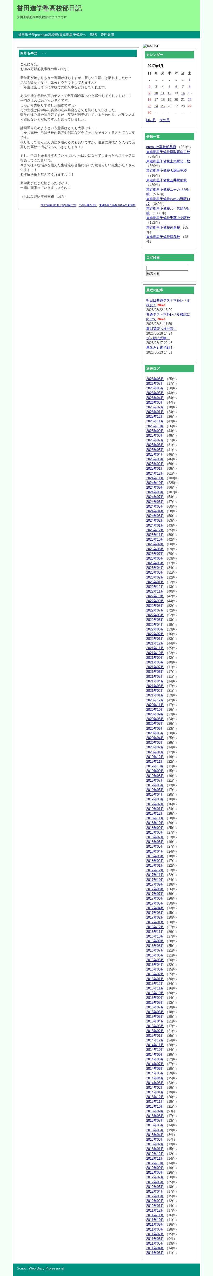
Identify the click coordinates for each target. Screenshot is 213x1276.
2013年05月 (155, 1130)
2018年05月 (155, 846)
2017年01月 (155, 922)
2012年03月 (155, 1196)
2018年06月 (155, 842)
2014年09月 (155, 1054)
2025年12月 (155, 416)
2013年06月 (155, 1125)
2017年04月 (155, 908)
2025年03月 (155, 459)
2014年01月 (155, 1092)
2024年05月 (155, 506)
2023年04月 (155, 568)
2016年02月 (155, 974)
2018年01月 (155, 865)
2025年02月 (155, 464)
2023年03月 (155, 572)
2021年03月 (155, 686)
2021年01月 (155, 695)
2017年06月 (155, 898)
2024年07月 (155, 497)
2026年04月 (155, 398)
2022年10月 (155, 596)
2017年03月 (155, 913)
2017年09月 (155, 884)
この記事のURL (88, 205)
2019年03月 (155, 799)
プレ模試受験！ (158, 338)
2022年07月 (155, 610)
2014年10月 (155, 1050)
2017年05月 (155, 903)
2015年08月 (155, 1003)
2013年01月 (155, 1149)
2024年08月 (155, 492)
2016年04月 (155, 965)
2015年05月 (155, 1017)
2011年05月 (155, 1243)
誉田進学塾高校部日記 (49, 8)
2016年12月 (155, 927)
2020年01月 (155, 752)
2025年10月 (155, 426)
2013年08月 (155, 1116)
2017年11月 (155, 875)
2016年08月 (155, 946)
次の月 (164, 120)
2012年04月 (155, 1191)
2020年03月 (155, 743)
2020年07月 (155, 724)
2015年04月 (155, 1021)
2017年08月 (155, 889)
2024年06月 (155, 502)
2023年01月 (155, 582)
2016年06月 (155, 955)
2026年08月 (155, 379)
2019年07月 (155, 780)
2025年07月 (155, 440)
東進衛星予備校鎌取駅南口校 (168, 152)
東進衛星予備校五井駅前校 (166, 180)
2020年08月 (155, 719)
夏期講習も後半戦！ (161, 329)
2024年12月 (155, 473)
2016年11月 (155, 932)
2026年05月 (155, 393)
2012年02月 (155, 1201)
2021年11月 (155, 648)
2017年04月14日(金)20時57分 (58, 205)
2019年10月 (155, 766)
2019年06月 (155, 785)
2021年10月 (155, 653)
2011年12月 (155, 1210)
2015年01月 (155, 1036)
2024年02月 (155, 520)
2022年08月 (155, 606)
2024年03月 (155, 516)
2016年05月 (155, 960)
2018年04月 (155, 851)
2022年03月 (155, 629)
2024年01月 (155, 525)
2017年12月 (155, 870)
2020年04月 (155, 738)
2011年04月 (155, 1248)
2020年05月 (155, 733)
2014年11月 (155, 1045)
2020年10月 (155, 710)
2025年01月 (155, 468)
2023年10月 (155, 539)
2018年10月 (155, 823)
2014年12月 (155, 1040)
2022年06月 (155, 615)
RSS (93, 35)
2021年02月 (155, 691)
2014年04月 (155, 1078)
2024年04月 (155, 511)
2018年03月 (155, 856)
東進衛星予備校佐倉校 (163, 227)
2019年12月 (155, 757)
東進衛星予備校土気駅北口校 (168, 161)
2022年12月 (155, 587)
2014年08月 (155, 1059)
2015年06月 (155, 1012)
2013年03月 (155, 1139)
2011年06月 (155, 1239)
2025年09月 (155, 431)
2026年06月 (155, 388)
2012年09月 (155, 1168)
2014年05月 (155, 1073)
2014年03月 (155, 1083)
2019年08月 (155, 776)
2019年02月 (155, 804)
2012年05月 (155, 1187)
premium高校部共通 (161, 147)
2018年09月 (155, 828)
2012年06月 (155, 1182)
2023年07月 (155, 554)
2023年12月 (155, 530)
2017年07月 (155, 894)
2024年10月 (155, 483)
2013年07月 (155, 1120)
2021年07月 (155, 667)
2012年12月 (155, 1154)
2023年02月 (155, 577)
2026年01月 (155, 412)
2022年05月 (155, 620)
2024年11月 (155, 478)
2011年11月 (155, 1215)
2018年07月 (155, 837)
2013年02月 (155, 1144)
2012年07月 (155, 1177)
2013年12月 (155, 1097)
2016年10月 (155, 936)
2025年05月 (155, 450)
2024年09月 (155, 487)
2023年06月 (155, 558)
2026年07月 (155, 384)
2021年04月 (155, 681)
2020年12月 (155, 700)
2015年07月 (155, 1007)
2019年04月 (155, 794)
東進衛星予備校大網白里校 (166, 170)
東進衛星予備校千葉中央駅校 (168, 218)
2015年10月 (155, 993)
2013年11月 (155, 1102)
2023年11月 (155, 535)
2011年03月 (155, 1253)
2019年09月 (155, 771)
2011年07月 (155, 1234)
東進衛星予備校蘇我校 (163, 237)
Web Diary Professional (46, 1268)
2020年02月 (155, 747)
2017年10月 (155, 880)
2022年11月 (155, 591)
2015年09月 (155, 998)
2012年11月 (155, 1158)
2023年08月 (155, 549)
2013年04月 (155, 1135)
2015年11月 (155, 988)
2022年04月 (155, 625)
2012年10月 (155, 1163)
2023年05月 (155, 563)
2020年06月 (155, 728)
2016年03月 (155, 969)
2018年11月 (155, 818)
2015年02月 (155, 1031)
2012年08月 (155, 1172)
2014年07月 (155, 1064)
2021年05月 (155, 677)
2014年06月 (155, 1069)
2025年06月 (155, 445)
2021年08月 (155, 662)
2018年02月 (155, 861)
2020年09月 (155, 714)
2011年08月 (155, 1229)
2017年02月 (155, 917)
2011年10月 (155, 1220)
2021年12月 (155, 643)
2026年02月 (155, 407)
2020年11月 (155, 705)
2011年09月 (155, 1224)
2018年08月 (155, 832)
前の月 (151, 120)
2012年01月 (155, 1206)
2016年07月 (155, 950)
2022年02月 (155, 634)
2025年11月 (155, 421)
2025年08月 (155, 435)
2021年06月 (155, 672)
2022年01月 (155, 639)
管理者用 (107, 35)
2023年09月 (155, 544)
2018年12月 (155, 813)
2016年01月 (155, 979)
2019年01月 (155, 809)
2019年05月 (155, 790)
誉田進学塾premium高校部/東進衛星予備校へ (52, 35)
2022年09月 (155, 601)
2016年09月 (155, 941)
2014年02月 (155, 1087)
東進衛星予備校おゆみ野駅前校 (117, 205)
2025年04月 (155, 454)
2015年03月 (155, 1026)
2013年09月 (155, 1111)
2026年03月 (155, 402)
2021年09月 (155, 658)
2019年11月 (155, 761)
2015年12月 (155, 984)
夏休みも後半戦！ (159, 347)
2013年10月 (155, 1106)
